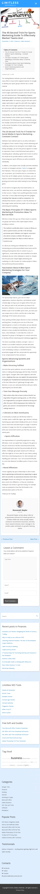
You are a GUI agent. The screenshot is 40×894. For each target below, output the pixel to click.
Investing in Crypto (7, 797)
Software (4, 808)
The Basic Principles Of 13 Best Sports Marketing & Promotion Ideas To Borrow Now (17, 59)
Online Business (25, 41)
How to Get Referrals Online (10, 824)
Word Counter (6, 713)
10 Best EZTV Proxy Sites (9, 835)
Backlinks (20, 765)
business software (6, 758)
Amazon (4, 762)
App (31, 762)
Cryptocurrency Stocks (9, 649)
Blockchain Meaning (8, 668)
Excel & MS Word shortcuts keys (12, 738)
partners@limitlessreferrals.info (12, 876)
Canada (35, 762)
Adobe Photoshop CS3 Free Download (14, 741)
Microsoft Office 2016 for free (11, 830)
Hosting (4, 792)
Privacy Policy (20, 890)
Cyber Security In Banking (9, 646)
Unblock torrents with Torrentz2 (11, 837)
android (35, 758)
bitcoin (12, 765)
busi (8, 762)
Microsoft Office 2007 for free (11, 827)
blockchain (26, 758)
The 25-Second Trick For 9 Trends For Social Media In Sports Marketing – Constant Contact (18, 54)
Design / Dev (6, 787)
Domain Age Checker (8, 700)
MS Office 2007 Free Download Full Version (15, 734)
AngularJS (4, 765)
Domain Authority (7, 703)
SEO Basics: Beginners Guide (10, 822)
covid (31, 758)
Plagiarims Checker (8, 706)
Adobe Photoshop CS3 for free (11, 832)
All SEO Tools (6, 693)
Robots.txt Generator (8, 690)
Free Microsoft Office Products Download (15, 728)
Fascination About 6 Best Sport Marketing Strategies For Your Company (17, 64)
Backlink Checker (7, 696)
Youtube (5, 873)
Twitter (24, 168)
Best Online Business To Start (11, 665)
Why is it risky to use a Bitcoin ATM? (13, 637)
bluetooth (11, 762)
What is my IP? (6, 709)
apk (16, 765)
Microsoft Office (7, 800)
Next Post (34, 539)
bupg (8, 765)
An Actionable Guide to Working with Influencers (16, 662)
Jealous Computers (7, 849)
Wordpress (5, 810)
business (16, 758)
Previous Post (6, 539)
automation (24, 762)
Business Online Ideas (8, 658)
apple (28, 762)
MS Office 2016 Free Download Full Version (15, 731)
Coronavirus (17, 762)
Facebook (6, 868)
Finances (17, 41)
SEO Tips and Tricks (8, 805)
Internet (4, 795)
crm (30, 765)
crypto (26, 765)
